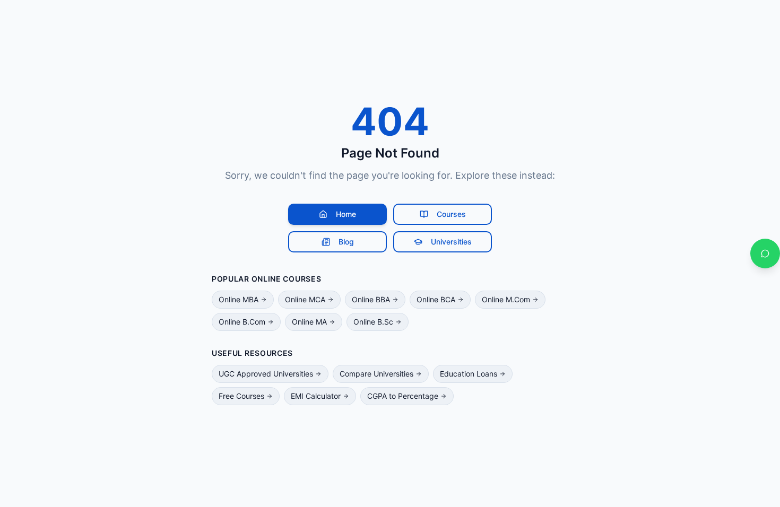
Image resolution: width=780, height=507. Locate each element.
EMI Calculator (316, 395)
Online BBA (371, 299)
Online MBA (238, 299)
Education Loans (468, 373)
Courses (451, 213)
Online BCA (436, 299)
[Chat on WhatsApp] (765, 253)
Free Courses (241, 395)
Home (346, 213)
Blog (346, 241)
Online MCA (305, 299)
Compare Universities (376, 373)
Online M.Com (506, 299)
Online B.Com (242, 321)
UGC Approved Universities (266, 373)
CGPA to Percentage (402, 395)
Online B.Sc (373, 321)
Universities (451, 241)
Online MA (309, 321)
